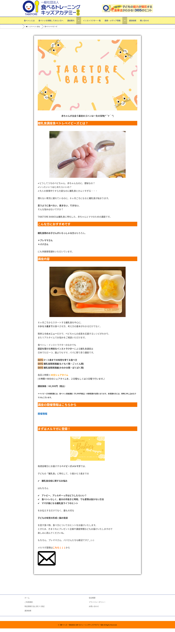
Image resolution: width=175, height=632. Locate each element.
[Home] (31, 27)
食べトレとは (29, 20)
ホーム (27, 597)
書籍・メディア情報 (112, 20)
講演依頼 (132, 20)
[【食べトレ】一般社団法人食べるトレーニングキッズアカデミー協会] (52, 8)
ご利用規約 (29, 602)
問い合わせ (144, 20)
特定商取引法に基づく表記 (35, 606)
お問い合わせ (94, 606)
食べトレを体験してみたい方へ (50, 20)
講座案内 (70, 20)
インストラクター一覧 (92, 20)
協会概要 (92, 597)
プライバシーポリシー (97, 602)
